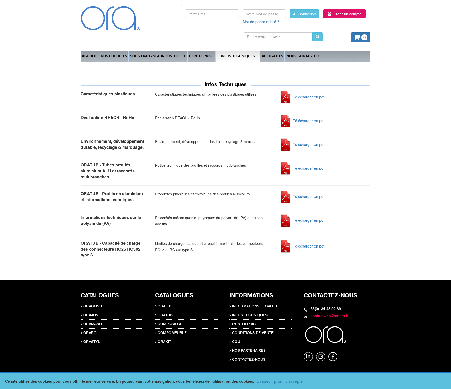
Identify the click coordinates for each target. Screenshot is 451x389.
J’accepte (294, 381)
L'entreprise (201, 56)
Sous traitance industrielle (158, 56)
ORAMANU (92, 324)
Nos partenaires (249, 351)
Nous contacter (303, 56)
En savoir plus (269, 381)
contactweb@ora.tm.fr (329, 316)
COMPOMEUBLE (172, 333)
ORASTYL (91, 342)
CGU (236, 342)
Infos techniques (238, 56)
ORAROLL (92, 333)
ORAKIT (164, 342)
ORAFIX (164, 306)
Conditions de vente (253, 333)
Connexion (306, 13)
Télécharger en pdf (308, 97)
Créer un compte (346, 13)
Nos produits (114, 56)
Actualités (272, 56)
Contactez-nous (248, 360)
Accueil (89, 56)
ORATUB (165, 315)
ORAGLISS (92, 306)
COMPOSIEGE (170, 324)
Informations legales (254, 306)
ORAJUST (91, 315)
